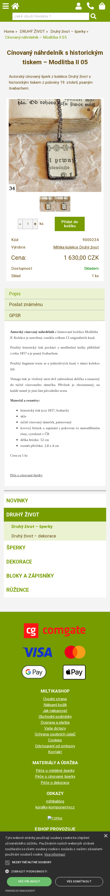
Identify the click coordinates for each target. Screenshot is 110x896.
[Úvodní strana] (17, 7)
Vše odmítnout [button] (79, 881)
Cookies (55, 740)
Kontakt (55, 752)
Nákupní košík (55, 705)
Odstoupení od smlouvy (55, 746)
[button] (55, 871)
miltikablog (55, 801)
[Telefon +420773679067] (93, 9)
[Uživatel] (80, 7)
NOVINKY (17, 501)
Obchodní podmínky (55, 716)
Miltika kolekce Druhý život (76, 247)
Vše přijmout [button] (29, 881)
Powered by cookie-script (20, 891)
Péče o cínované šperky (55, 776)
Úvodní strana (55, 699)
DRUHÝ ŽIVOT (22, 515)
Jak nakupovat (55, 710)
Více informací (54, 854)
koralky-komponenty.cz (55, 807)
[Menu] (5, 6)
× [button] (105, 836)
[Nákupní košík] (104, 7)
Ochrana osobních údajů (55, 734)
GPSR (15, 315)
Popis (15, 293)
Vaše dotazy (55, 728)
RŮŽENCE (17, 590)
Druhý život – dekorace (34, 535)
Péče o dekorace (55, 782)
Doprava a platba (55, 722)
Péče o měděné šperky (55, 770)
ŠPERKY (16, 548)
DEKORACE (19, 562)
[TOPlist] (55, 818)
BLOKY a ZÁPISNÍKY (30, 576)
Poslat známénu (26, 304)
